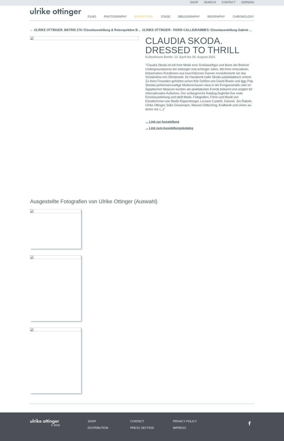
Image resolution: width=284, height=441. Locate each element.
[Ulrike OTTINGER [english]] (55, 15)
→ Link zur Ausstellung (162, 121)
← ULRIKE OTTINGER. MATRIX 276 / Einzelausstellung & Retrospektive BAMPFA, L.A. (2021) (86, 30)
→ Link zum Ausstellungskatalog (169, 128)
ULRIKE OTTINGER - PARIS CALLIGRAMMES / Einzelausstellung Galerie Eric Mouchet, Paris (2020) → (198, 30)
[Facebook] (249, 426)
